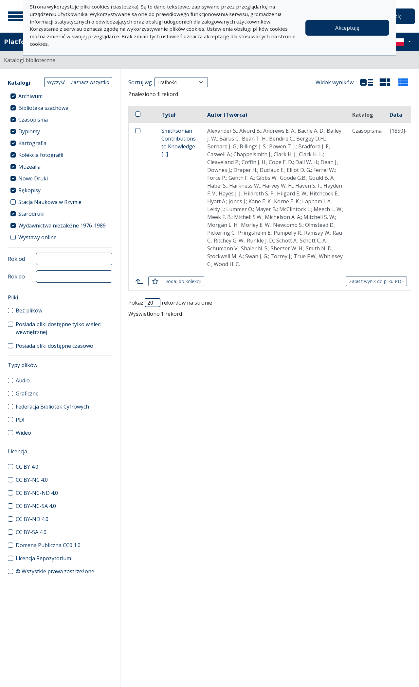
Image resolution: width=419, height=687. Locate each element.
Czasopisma (33, 119)
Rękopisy (29, 190)
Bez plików (29, 310)
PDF (21, 419)
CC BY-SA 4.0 (31, 532)
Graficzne (27, 393)
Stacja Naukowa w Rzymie (50, 202)
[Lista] (366, 82)
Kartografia (32, 143)
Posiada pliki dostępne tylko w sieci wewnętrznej (58, 328)
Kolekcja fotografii (40, 155)
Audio (23, 380)
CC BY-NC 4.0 (32, 479)
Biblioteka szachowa (43, 107)
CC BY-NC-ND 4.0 (37, 492)
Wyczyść (56, 82)
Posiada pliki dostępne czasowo (54, 345)
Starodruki (31, 213)
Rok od (16, 258)
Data (396, 114)
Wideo (23, 432)
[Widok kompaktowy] (385, 82)
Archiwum (30, 96)
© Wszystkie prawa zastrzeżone (55, 571)
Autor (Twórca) (227, 114)
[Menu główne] (16, 16)
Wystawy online (37, 237)
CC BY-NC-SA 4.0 (36, 506)
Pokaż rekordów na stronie (170, 302)
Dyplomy (29, 131)
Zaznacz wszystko (90, 82)
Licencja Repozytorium (43, 558)
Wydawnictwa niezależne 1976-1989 (62, 225)
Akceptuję (347, 27)
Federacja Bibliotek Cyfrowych (52, 406)
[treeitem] (60, 96)
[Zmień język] (401, 41)
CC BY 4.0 (27, 466)
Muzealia (29, 166)
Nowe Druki (33, 178)
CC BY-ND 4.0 (32, 519)
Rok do (16, 276)
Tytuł (168, 114)
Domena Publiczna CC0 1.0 (48, 545)
